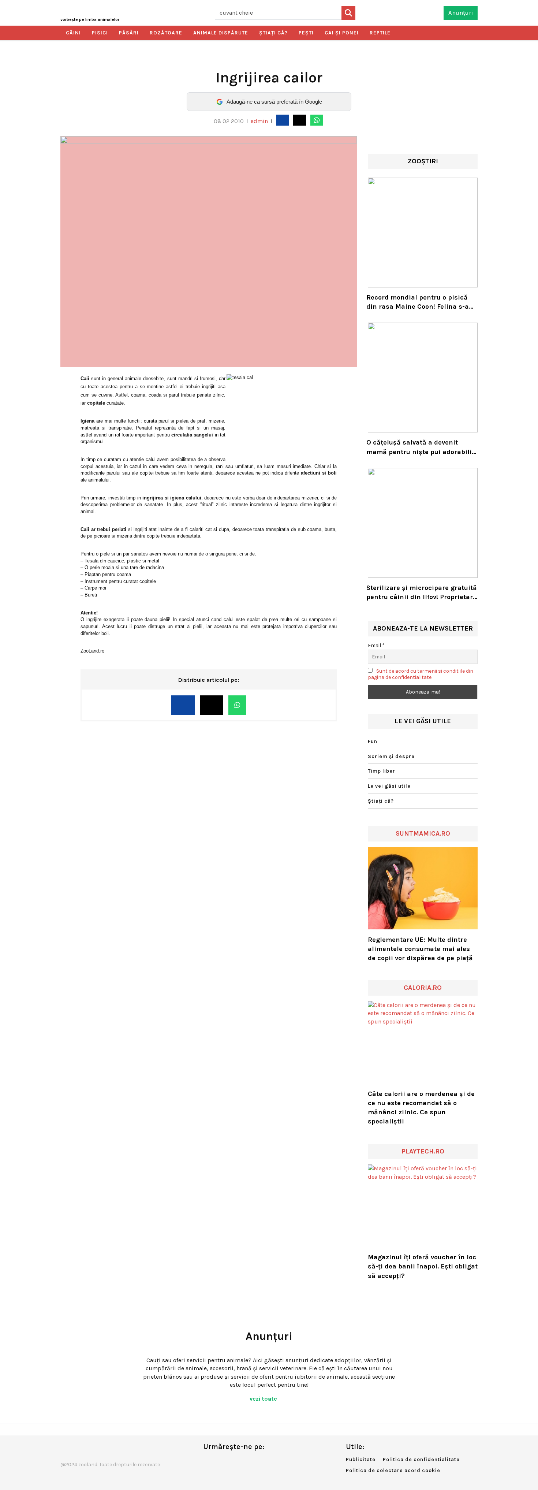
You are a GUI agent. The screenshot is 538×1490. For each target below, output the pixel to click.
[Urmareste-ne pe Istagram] (232, 1462)
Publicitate (361, 1459)
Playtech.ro (422, 1151)
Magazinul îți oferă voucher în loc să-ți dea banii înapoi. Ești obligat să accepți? (423, 1266)
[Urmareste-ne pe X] (220, 1462)
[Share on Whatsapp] (316, 120)
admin (259, 121)
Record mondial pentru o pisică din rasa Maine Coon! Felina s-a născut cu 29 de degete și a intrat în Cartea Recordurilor (420, 302)
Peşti (306, 33)
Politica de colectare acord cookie (393, 1470)
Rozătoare (166, 33)
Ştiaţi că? (273, 33)
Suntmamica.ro (423, 833)
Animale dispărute (220, 33)
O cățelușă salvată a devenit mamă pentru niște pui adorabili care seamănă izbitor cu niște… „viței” (419, 447)
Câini (73, 33)
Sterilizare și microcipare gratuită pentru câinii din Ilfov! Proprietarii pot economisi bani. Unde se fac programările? (421, 593)
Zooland (89, 19)
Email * (376, 645)
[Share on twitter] (299, 120)
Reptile (380, 33)
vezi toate (264, 1398)
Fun (372, 741)
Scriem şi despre (391, 756)
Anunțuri (460, 12)
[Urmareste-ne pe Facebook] (208, 1462)
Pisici (100, 33)
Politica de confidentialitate (421, 1459)
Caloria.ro (423, 988)
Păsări (129, 33)
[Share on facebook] (282, 120)
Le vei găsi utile (389, 786)
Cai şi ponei (342, 33)
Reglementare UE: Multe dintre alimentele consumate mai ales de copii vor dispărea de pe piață (420, 949)
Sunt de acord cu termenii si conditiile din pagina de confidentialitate (420, 674)
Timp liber (381, 771)
